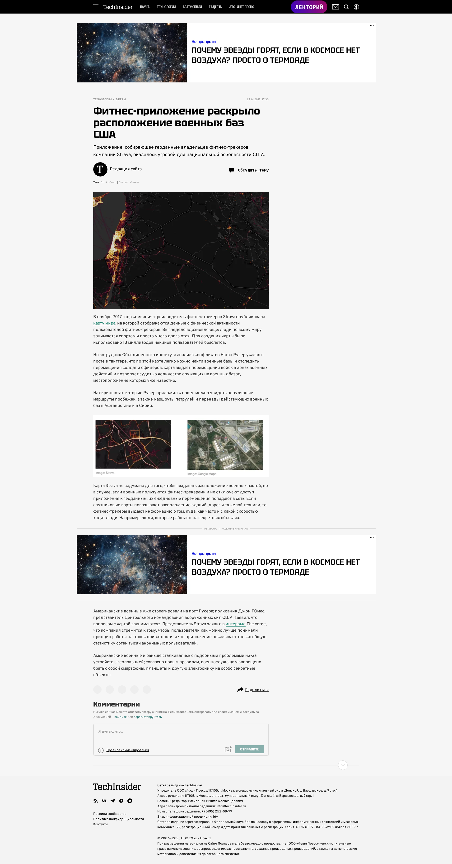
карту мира (104, 323)
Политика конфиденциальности (118, 819)
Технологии (102, 99)
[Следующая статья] (226, 765)
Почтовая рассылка (335, 7)
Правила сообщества (109, 814)
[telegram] (112, 800)
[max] (129, 800)
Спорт (112, 182)
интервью (236, 624)
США (104, 182)
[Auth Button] (356, 7)
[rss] (95, 800)
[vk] (104, 800)
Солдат (123, 182)
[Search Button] (346, 7)
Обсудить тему (253, 170)
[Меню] (95, 7)
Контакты (100, 824)
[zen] (121, 800)
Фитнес (135, 182)
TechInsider (118, 7)
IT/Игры (120, 99)
